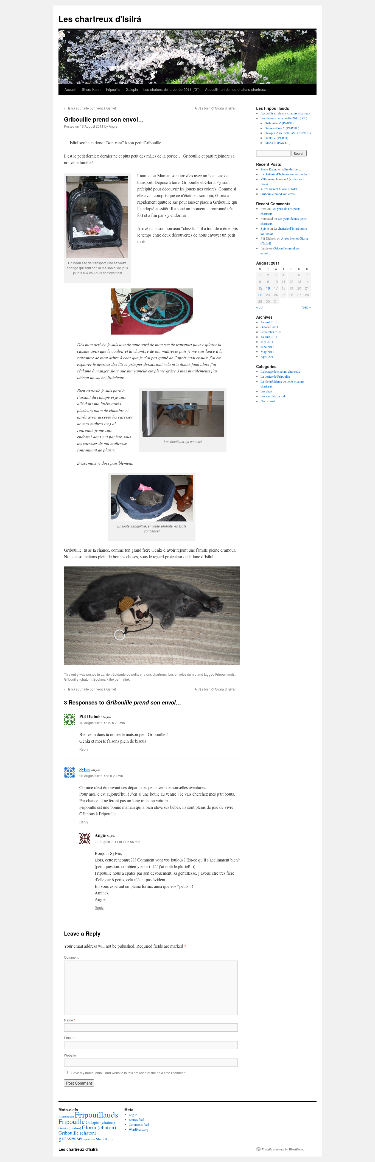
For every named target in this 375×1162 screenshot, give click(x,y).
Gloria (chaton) (99, 1127)
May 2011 (267, 351)
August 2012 (269, 322)
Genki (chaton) (69, 1127)
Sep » (306, 307)
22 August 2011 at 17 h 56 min (117, 841)
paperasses (89, 1139)
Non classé (268, 401)
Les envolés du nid (182, 674)
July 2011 (267, 341)
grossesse (70, 1138)
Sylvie (84, 769)
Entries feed (136, 1119)
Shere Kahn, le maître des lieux (281, 169)
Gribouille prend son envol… (280, 194)
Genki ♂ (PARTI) (276, 138)
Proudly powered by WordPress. (283, 1149)
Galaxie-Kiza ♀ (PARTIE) (282, 128)
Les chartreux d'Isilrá (99, 18)
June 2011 (267, 346)
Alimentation (66, 1116)
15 (260, 288)
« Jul (259, 307)
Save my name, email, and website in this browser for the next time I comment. (129, 1072)
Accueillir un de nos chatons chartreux (235, 89)
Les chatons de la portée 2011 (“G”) (171, 89)
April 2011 (268, 356)
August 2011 (269, 337)
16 (268, 288)
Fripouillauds (225, 674)
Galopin (132, 89)
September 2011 (271, 332)
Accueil (70, 89)
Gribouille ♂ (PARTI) (279, 123)
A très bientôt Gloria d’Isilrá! (217, 108)
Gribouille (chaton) (78, 679)
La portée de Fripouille (275, 376)
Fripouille (113, 89)
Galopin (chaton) (100, 1122)
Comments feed (139, 1124)
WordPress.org (138, 1129)
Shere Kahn (91, 89)
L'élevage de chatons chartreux (280, 371)
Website (70, 1055)
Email (69, 1037)
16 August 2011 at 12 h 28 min (102, 722)
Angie (113, 126)
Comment (71, 957)
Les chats (267, 391)
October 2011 (269, 327)
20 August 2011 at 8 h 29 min (101, 775)
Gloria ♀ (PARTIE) (277, 143)
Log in (133, 1114)
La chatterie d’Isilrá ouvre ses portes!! (285, 174)
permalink (122, 679)
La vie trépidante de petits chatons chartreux (134, 674)
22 (260, 294)
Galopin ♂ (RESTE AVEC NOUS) (288, 133)
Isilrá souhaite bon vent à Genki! (90, 108)
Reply (83, 749)
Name (69, 1020)
